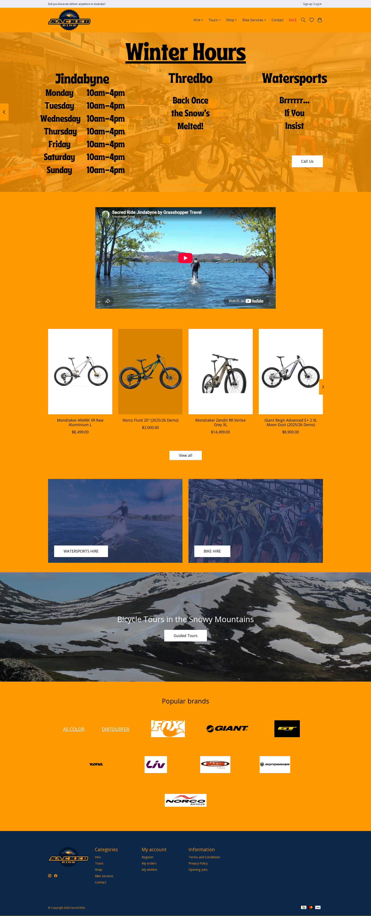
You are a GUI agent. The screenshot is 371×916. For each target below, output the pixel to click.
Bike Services (104, 876)
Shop (98, 869)
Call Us (307, 161)
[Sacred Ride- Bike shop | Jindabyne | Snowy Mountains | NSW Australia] (69, 20)
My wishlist (149, 869)
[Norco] (185, 801)
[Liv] (155, 765)
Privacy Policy (198, 863)
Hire (98, 857)
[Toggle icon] (303, 20)
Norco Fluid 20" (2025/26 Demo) (150, 419)
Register (148, 857)
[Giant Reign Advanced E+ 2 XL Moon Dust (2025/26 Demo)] (291, 371)
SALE (292, 20)
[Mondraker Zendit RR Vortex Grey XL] (221, 371)
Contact (278, 20)
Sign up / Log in (312, 4)
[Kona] (96, 765)
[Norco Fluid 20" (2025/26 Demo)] (150, 371)
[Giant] (227, 729)
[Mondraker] (275, 765)
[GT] (287, 729)
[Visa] (318, 908)
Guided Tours (186, 635)
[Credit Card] (303, 908)
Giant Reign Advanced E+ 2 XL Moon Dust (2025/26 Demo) (291, 422)
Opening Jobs (198, 869)
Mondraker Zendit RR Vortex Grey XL (220, 422)
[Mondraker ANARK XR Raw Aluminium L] (80, 371)
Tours (99, 863)
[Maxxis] (215, 765)
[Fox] (168, 729)
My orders (149, 863)
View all (185, 455)
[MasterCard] (310, 908)
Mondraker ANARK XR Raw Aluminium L (80, 422)
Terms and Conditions (204, 857)
